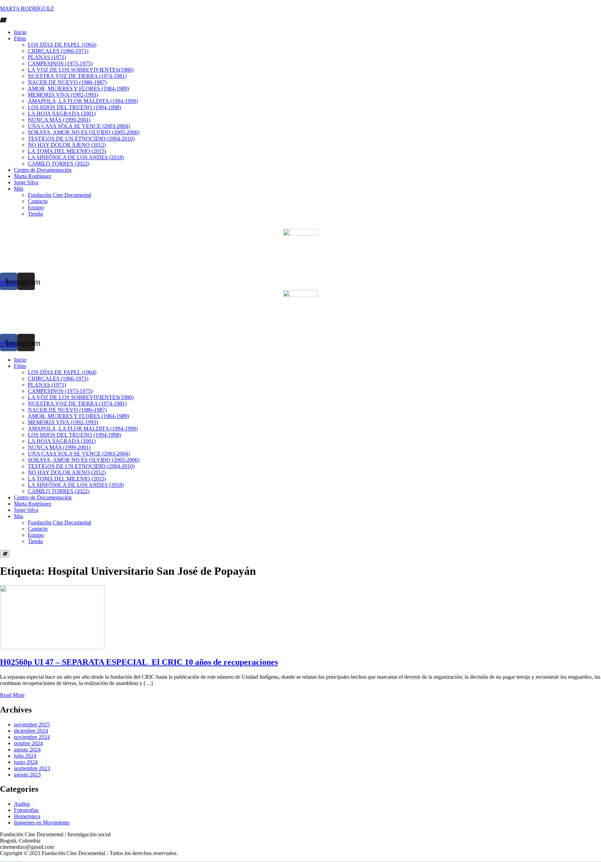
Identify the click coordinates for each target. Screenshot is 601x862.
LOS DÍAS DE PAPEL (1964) (62, 45)
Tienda (35, 214)
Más (18, 189)
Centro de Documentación (43, 170)
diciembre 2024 (31, 731)
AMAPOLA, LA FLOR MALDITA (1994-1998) (83, 101)
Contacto (38, 201)
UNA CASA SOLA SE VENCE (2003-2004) (79, 126)
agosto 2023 (27, 775)
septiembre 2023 (32, 768)
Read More (12, 695)
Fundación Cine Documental (59, 195)
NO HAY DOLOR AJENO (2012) (67, 145)
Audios (22, 804)
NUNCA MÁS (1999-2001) (59, 120)
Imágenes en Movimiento (42, 822)
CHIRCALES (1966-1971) (58, 51)
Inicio (20, 32)
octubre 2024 (28, 743)
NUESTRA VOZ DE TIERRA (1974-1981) (77, 76)
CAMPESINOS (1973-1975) (60, 63)
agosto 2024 (27, 749)
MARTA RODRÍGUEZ (27, 8)
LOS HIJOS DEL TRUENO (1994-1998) (74, 107)
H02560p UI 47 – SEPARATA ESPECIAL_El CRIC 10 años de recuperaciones (139, 662)
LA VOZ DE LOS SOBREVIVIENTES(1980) (81, 70)
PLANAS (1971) (47, 57)
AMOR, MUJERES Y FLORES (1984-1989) (78, 88)
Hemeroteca (27, 816)
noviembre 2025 (32, 724)
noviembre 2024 (32, 737)
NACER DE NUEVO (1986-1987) (67, 82)
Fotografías (26, 810)
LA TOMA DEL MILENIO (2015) (67, 151)
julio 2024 (25, 756)
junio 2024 (26, 762)
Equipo (36, 207)
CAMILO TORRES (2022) (58, 164)
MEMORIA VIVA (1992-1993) (63, 95)
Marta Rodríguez (32, 176)
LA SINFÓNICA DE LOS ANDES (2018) (76, 157)
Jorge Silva (26, 182)
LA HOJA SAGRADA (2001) (62, 113)
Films (20, 38)
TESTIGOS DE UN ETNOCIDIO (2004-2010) (81, 139)
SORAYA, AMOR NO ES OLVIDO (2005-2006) (83, 132)
